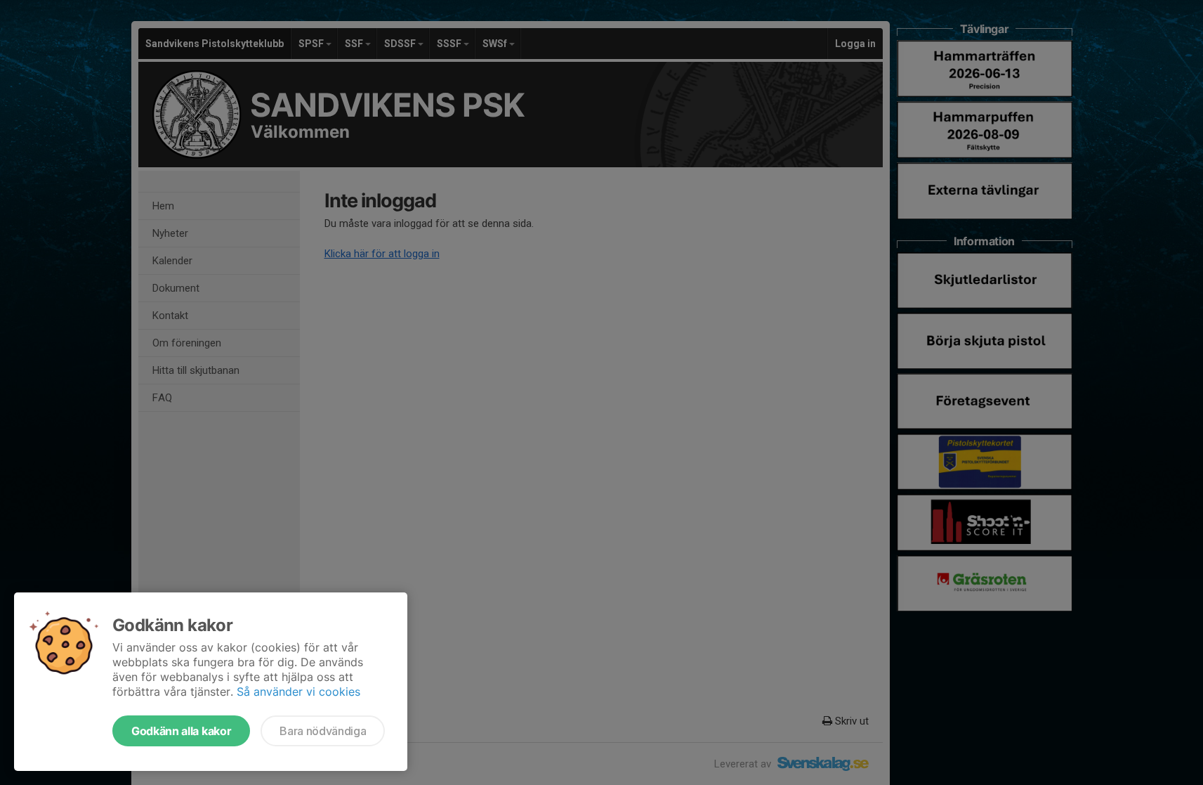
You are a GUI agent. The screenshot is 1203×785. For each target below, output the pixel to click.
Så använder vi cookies (298, 692)
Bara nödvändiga (323, 731)
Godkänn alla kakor (181, 731)
